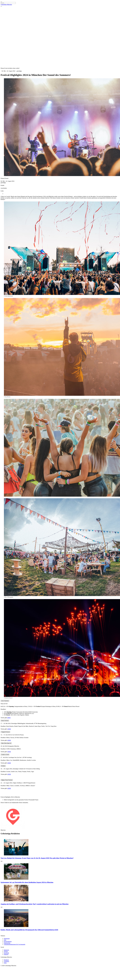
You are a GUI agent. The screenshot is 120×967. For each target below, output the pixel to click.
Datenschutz (7, 943)
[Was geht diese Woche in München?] (60, 847)
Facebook (6, 953)
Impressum (7, 938)
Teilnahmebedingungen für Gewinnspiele (14, 944)
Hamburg (6, 960)
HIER (9, 717)
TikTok (6, 951)
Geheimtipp (6, 4)
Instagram (6, 950)
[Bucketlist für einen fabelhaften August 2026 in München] (60, 871)
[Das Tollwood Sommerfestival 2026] (60, 918)
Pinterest (6, 954)
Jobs (5, 940)
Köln (5, 962)
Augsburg (6, 961)
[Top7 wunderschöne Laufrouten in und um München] (60, 893)
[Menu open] (1, 6)
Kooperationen (8, 941)
